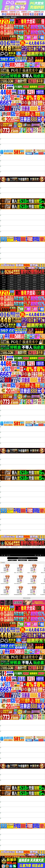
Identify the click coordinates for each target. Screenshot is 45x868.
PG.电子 (32, 560)
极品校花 (34, 288)
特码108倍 (22, 560)
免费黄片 (27, 286)
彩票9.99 (34, 282)
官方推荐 (4, 282)
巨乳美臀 (27, 277)
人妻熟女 (34, 277)
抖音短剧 (11, 284)
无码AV (3, 284)
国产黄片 (11, 286)
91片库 (34, 284)
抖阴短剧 (42, 288)
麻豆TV (19, 284)
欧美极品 (42, 275)
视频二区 (4, 277)
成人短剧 (27, 288)
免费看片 (4, 288)
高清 (35, 555)
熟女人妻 (19, 286)
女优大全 (42, 284)
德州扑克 (27, 282)
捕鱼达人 (11, 282)
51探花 (27, 284)
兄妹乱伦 (19, 288)
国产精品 (11, 275)
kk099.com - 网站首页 (10, 17)
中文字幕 (19, 277)
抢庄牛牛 (19, 282)
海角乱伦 (42, 286)
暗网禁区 (34, 286)
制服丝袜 (42, 277)
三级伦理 (11, 277)
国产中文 (11, 288)
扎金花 (42, 282)
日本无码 (27, 275)
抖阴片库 (4, 286)
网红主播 (19, 275)
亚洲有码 (34, 275)
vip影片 (12, 560)
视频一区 (4, 275)
